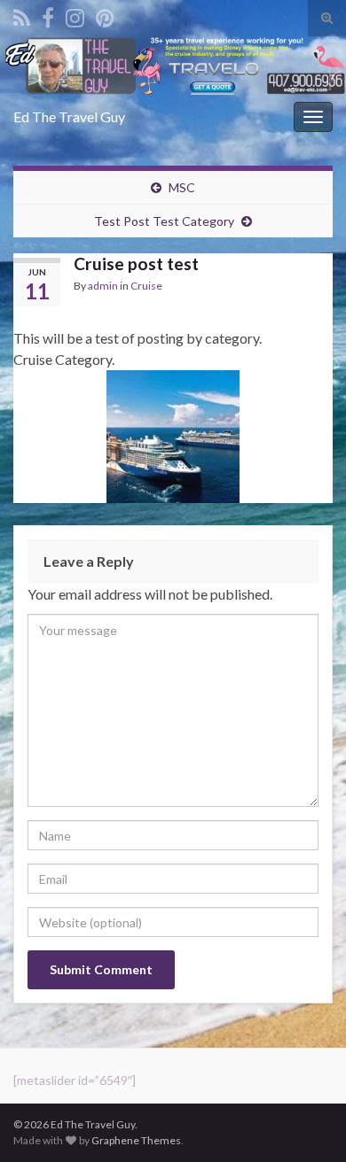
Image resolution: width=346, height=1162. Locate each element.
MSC (182, 187)
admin (103, 285)
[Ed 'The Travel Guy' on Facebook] (48, 14)
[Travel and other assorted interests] (105, 14)
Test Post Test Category (164, 221)
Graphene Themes (136, 1140)
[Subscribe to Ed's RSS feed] (21, 14)
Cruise (146, 285)
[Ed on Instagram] (75, 14)
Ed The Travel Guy (69, 116)
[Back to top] (306, 1122)
